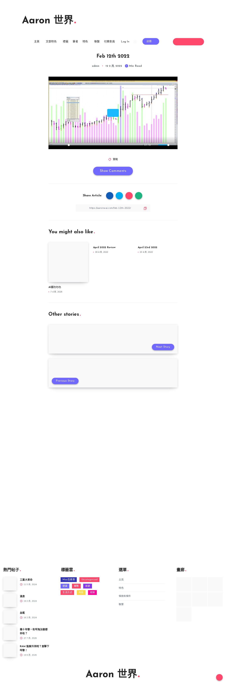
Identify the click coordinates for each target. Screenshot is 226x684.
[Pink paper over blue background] (183, 584)
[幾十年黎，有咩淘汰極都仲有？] (10, 633)
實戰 (115, 159)
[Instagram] (191, 41)
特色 (85, 41)
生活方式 (67, 592)
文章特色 (51, 41)
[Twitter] (185, 41)
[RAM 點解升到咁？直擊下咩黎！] (10, 650)
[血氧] (10, 617)
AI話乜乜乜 (54, 287)
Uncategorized (89, 579)
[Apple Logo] (183, 614)
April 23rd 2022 (147, 247)
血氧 (22, 613)
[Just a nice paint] (199, 599)
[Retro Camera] (199, 584)
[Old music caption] (215, 584)
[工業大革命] (10, 583)
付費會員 (109, 41)
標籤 (65, 41)
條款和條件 (125, 596)
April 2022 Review (104, 247)
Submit (17, 425)
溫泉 (22, 596)
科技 (81, 592)
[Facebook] (179, 41)
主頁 (37, 41)
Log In (125, 41)
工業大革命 (26, 580)
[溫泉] (10, 600)
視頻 (92, 592)
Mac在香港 (69, 579)
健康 (65, 586)
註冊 (150, 41)
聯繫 (97, 41)
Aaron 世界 (47, 21)
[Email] (197, 41)
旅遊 (87, 586)
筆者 (75, 41)
